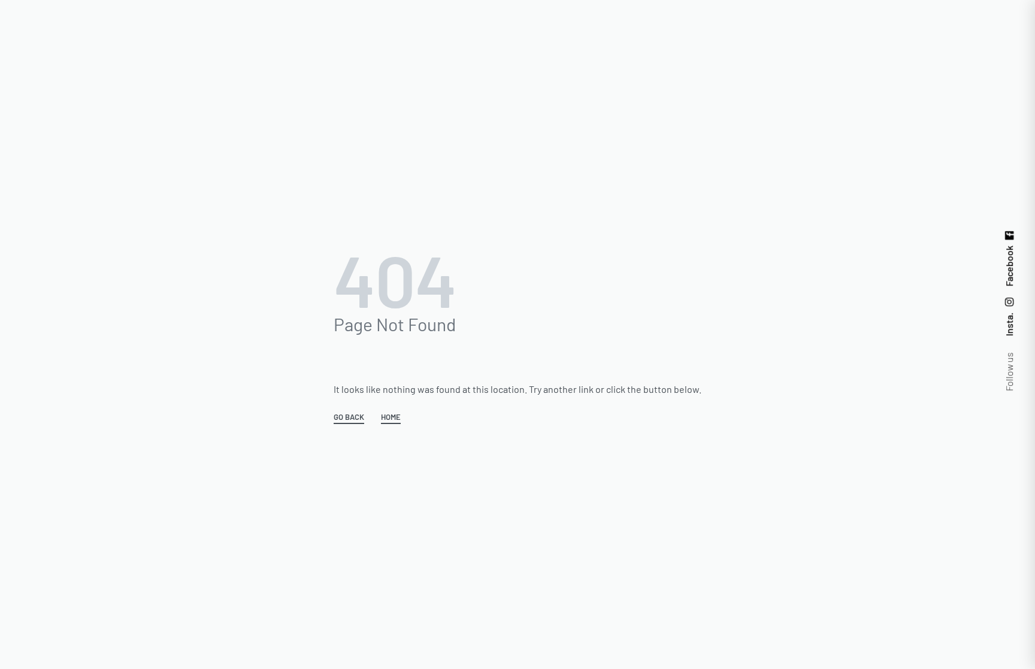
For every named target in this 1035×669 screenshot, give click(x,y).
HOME (391, 417)
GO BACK (349, 417)
